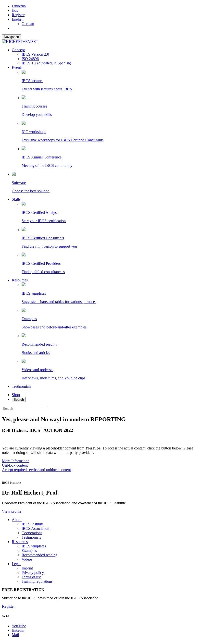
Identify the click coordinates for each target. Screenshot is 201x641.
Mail (15, 635)
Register (18, 15)
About (17, 520)
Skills (16, 199)
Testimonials (21, 386)
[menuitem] (18, 19)
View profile (11, 511)
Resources (20, 280)
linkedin (18, 630)
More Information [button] (15, 461)
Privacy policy (33, 572)
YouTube (19, 626)
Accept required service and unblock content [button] (36, 470)
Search (19, 399)
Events (17, 67)
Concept (18, 50)
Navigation (11, 37)
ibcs (15, 10)
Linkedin (19, 6)
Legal (16, 564)
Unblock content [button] (15, 465)
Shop (16, 395)
